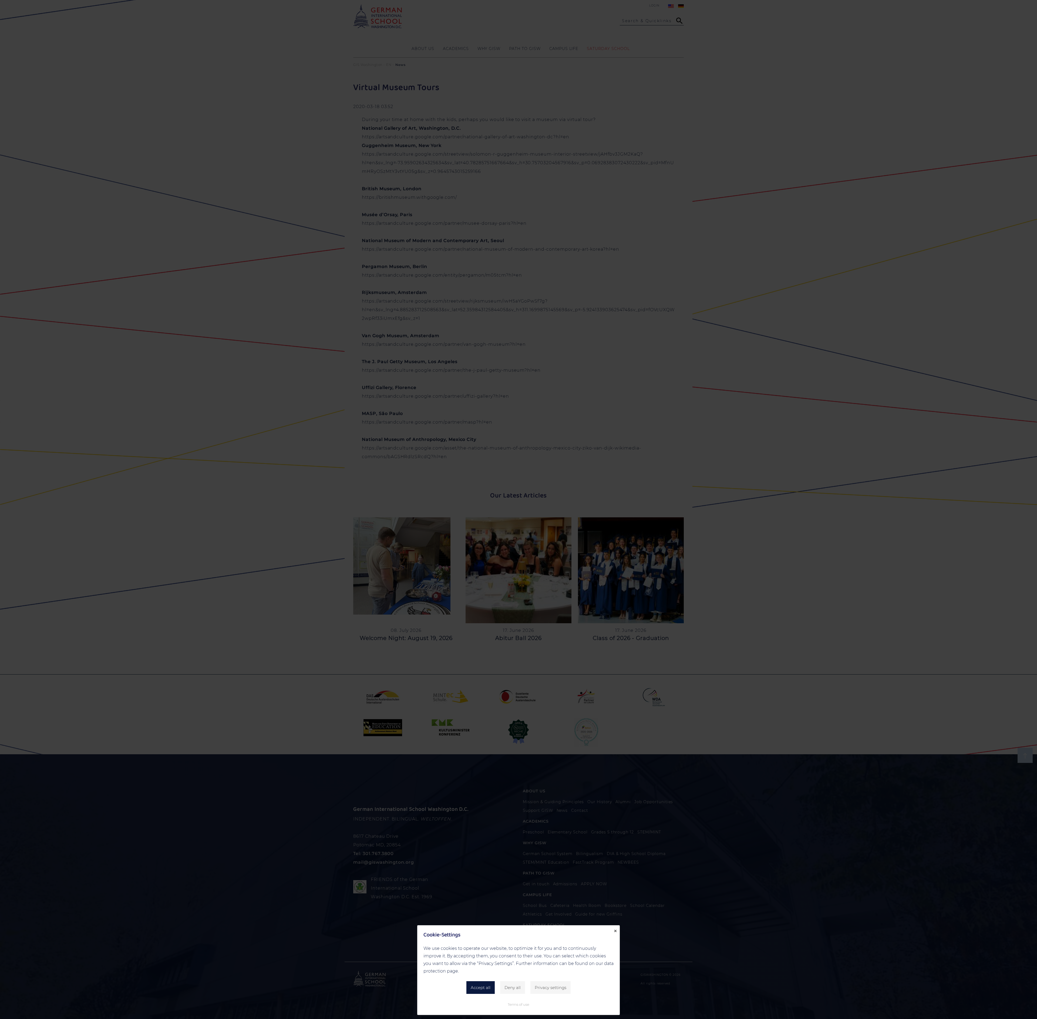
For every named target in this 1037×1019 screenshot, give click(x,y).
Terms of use (518, 1004)
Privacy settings (550, 987)
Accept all (480, 987)
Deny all (512, 987)
